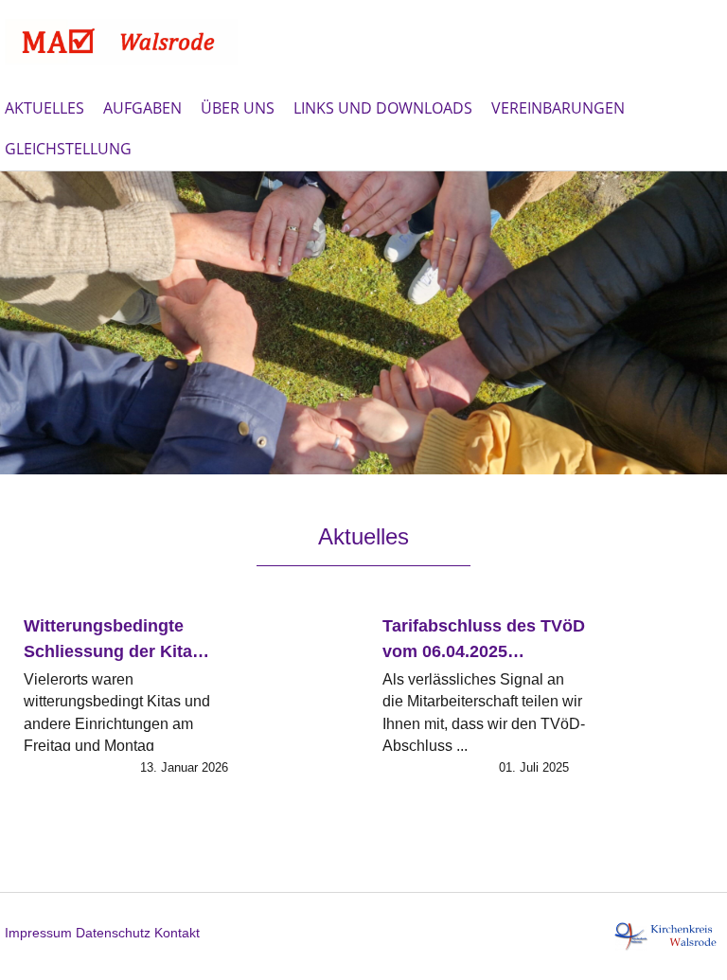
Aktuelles (44, 108)
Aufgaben (142, 108)
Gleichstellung (68, 148)
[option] (363, 322)
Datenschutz (113, 932)
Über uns (238, 108)
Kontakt (177, 932)
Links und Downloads (382, 108)
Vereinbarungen (558, 108)
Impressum (38, 932)
